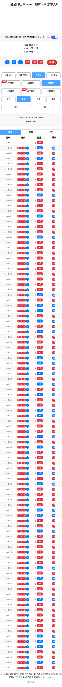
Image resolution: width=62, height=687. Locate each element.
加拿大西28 (23, 75)
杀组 (23, 99)
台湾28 (38, 75)
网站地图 (31, 682)
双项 (16, 107)
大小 (38, 99)
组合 (8, 99)
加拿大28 (8, 75)
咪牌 (51, 62)
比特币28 (53, 75)
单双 (53, 99)
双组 (45, 107)
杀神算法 (51, 83)
